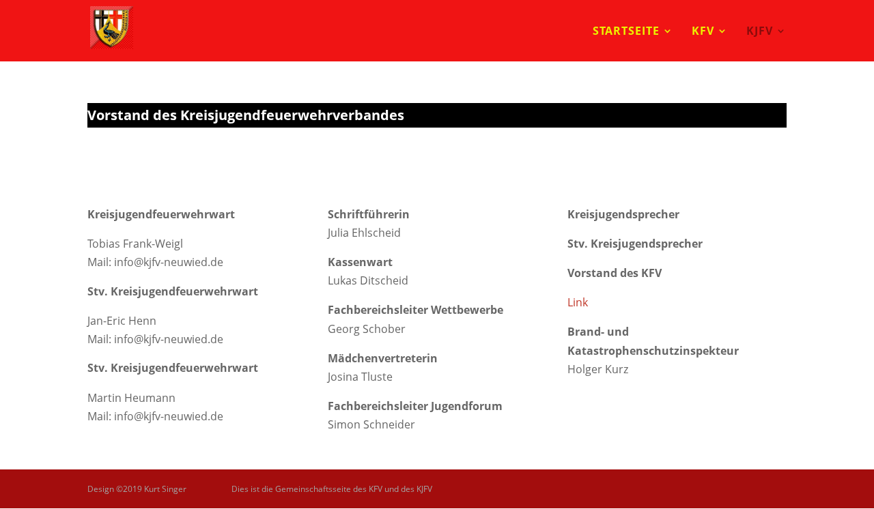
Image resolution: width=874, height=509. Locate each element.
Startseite (626, 32)
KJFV (759, 32)
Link (577, 302)
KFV (703, 32)
